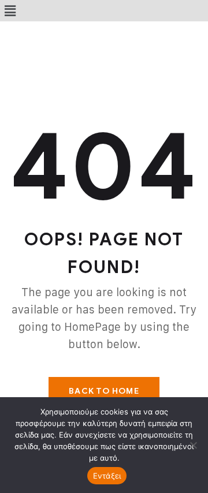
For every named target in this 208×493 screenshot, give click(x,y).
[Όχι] (193, 445)
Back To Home (104, 391)
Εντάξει (107, 475)
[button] (10, 10)
